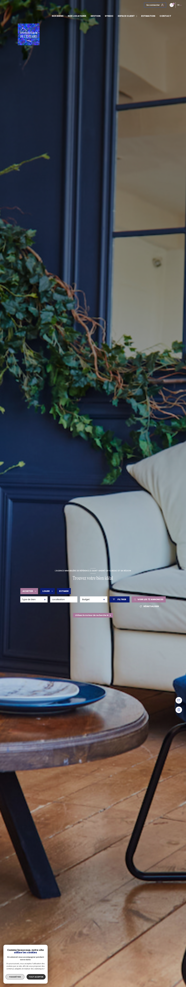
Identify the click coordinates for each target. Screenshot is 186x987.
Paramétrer (15, 977)
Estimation (148, 16)
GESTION (95, 16)
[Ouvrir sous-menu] (137, 16)
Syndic (109, 16)
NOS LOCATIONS (77, 16)
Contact (165, 16)
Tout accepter (36, 977)
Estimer (64, 591)
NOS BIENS (57, 16)
